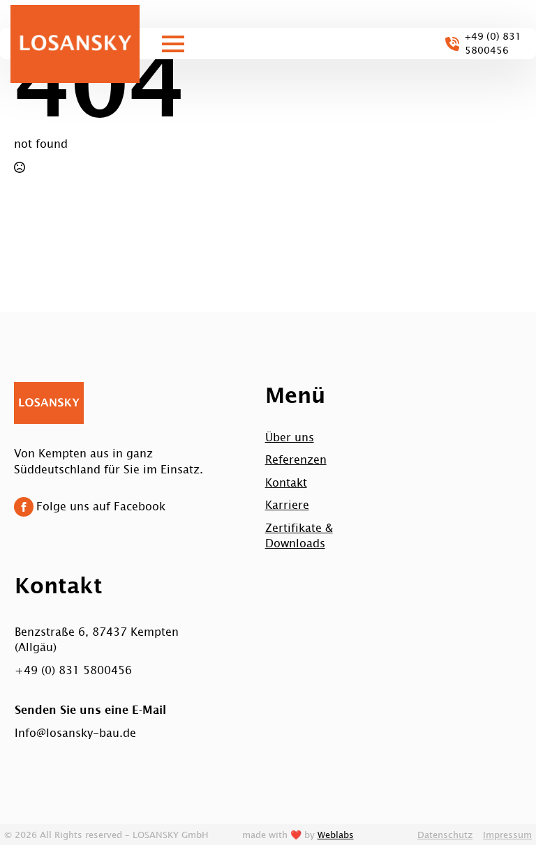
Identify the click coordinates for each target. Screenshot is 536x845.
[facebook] (24, 507)
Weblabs (336, 834)
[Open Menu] (173, 44)
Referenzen (296, 459)
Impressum (507, 834)
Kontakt (286, 482)
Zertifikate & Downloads (299, 534)
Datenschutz (444, 834)
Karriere (287, 504)
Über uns (289, 436)
